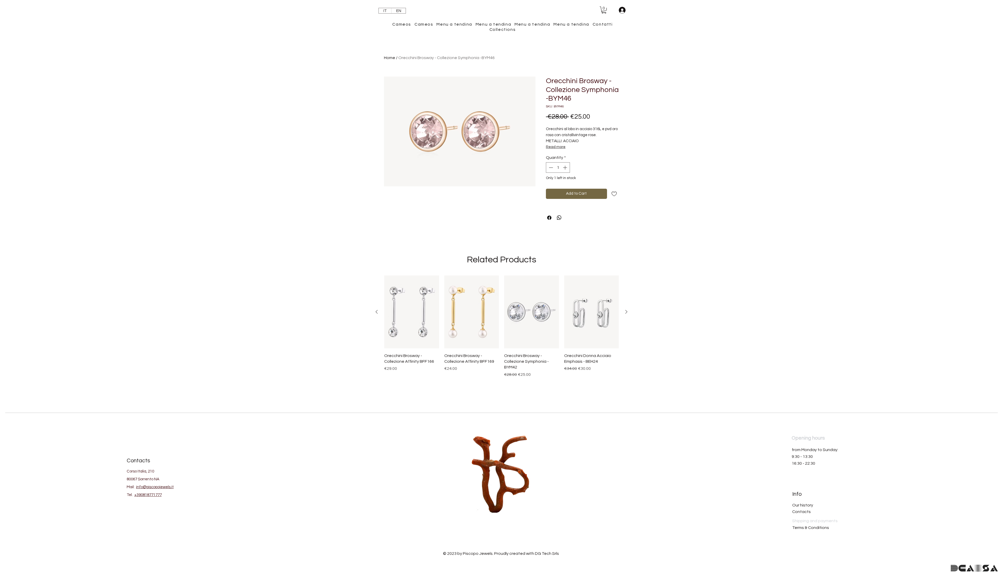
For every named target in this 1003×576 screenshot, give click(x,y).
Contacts (801, 512)
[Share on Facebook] (549, 218)
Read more (555, 147)
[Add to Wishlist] (614, 194)
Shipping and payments (815, 521)
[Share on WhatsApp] (559, 218)
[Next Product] (626, 312)
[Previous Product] (377, 312)
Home (389, 58)
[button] (604, 10)
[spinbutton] (558, 167)
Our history (802, 505)
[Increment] (565, 167)
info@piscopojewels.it (155, 487)
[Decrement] (550, 167)
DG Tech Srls (547, 553)
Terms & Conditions (810, 528)
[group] (501, 333)
